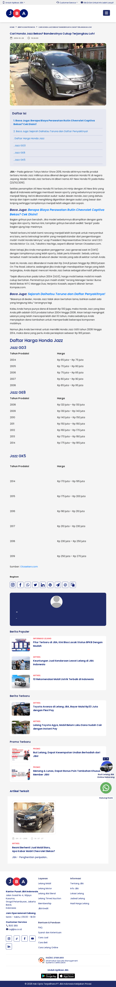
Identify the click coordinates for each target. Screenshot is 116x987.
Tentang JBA (77, 883)
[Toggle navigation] (106, 13)
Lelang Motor (45, 888)
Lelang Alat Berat (47, 893)
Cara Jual (43, 937)
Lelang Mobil (44, 883)
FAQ (40, 927)
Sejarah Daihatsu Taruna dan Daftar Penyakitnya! (66, 294)
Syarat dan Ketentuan (49, 932)
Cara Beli (42, 942)
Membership (44, 903)
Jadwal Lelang (77, 898)
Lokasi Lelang (77, 893)
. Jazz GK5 (19, 159)
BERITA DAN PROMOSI (26, 27)
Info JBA (74, 888)
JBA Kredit (43, 908)
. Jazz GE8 (19, 152)
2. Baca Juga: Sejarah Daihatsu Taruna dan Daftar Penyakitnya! (50, 131)
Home (12, 27)
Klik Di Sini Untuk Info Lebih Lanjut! (99, 3)
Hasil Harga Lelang (79, 903)
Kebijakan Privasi (82, 983)
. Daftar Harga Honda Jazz (28, 138)
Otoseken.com (29, 566)
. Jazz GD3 (19, 145)
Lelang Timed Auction (49, 898)
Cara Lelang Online (48, 947)
